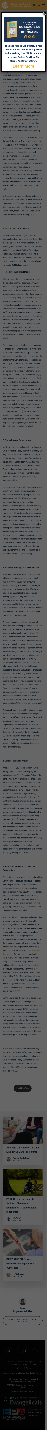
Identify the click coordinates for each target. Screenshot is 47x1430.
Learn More (23, 66)
